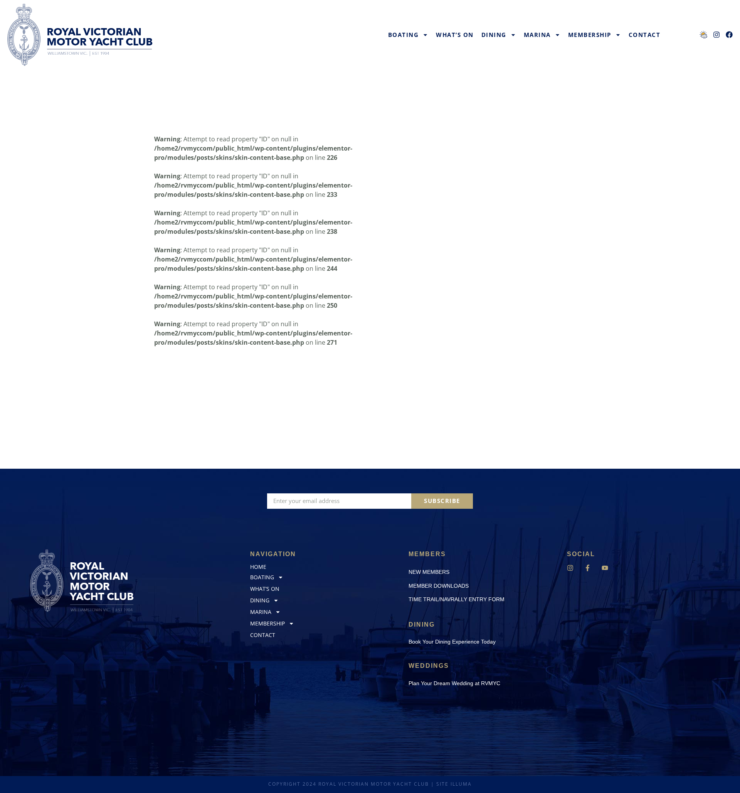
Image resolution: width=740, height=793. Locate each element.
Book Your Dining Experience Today (452, 642)
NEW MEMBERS (429, 572)
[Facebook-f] (587, 568)
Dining (493, 35)
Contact (645, 35)
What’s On (455, 35)
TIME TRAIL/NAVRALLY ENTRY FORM (457, 599)
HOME (258, 566)
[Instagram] (570, 568)
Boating (403, 35)
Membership (589, 35)
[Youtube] (605, 568)
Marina (537, 35)
